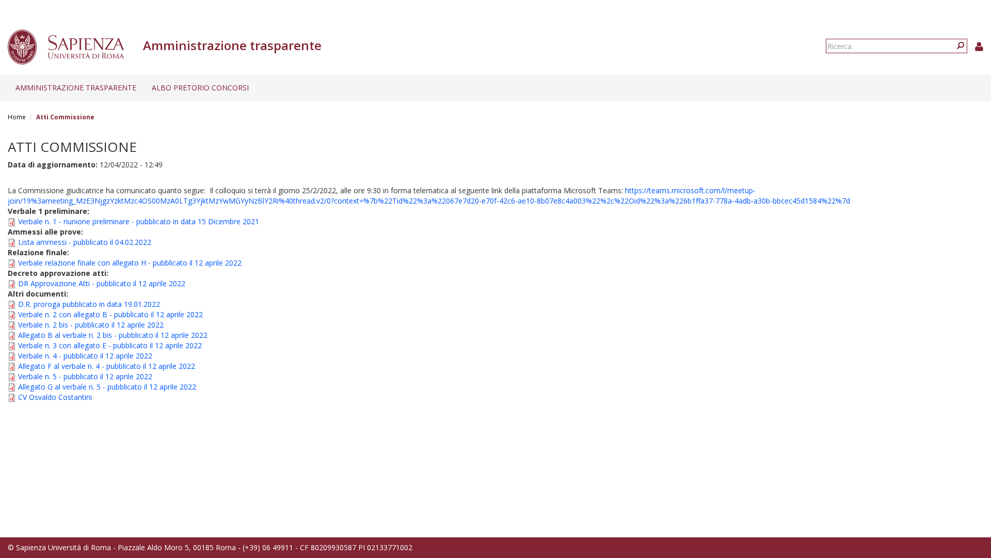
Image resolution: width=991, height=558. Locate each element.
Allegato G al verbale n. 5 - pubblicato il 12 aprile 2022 (107, 387)
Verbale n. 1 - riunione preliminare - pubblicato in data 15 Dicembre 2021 (138, 221)
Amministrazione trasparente (75, 87)
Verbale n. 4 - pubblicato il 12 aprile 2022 (85, 356)
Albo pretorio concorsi (200, 87)
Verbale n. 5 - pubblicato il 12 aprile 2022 (85, 376)
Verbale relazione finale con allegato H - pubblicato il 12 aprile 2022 (130, 263)
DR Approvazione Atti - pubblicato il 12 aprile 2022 (101, 283)
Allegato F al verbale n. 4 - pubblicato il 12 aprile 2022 (106, 366)
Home (17, 117)
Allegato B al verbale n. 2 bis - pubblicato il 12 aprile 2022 (112, 335)
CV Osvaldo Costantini (55, 397)
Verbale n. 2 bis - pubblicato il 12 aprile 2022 (91, 325)
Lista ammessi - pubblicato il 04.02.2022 (84, 242)
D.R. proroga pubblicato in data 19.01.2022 (89, 304)
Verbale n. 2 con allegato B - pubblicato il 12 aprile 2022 (110, 314)
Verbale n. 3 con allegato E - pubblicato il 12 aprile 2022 (110, 345)
